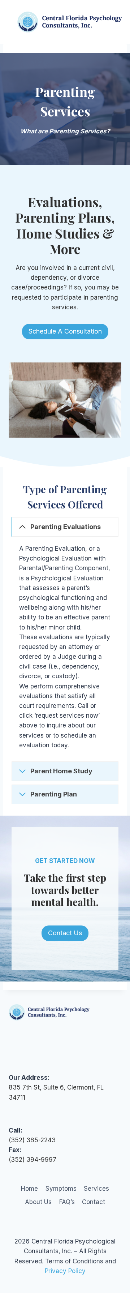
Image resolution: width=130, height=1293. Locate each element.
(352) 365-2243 (32, 1140)
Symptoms (61, 1188)
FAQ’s (67, 1202)
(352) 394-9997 (32, 1159)
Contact (93, 1202)
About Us (38, 1202)
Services (96, 1188)
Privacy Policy (65, 1271)
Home (29, 1188)
